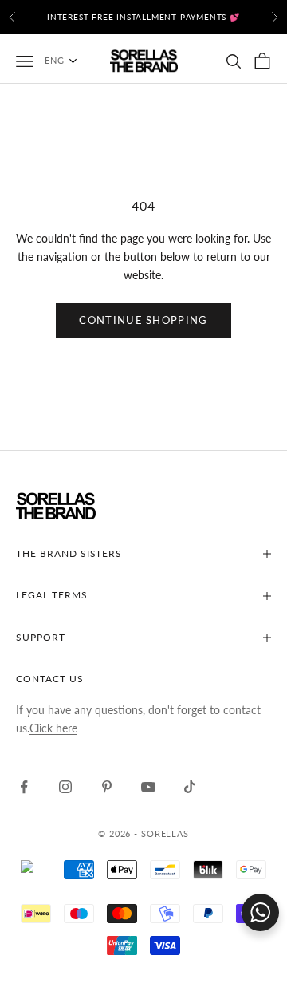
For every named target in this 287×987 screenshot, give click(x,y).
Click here (53, 728)
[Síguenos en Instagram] (65, 787)
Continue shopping (143, 320)
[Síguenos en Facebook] (24, 787)
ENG (55, 60)
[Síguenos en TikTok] (190, 787)
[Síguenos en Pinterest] (107, 787)
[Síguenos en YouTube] (148, 787)
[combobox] (69, 61)
